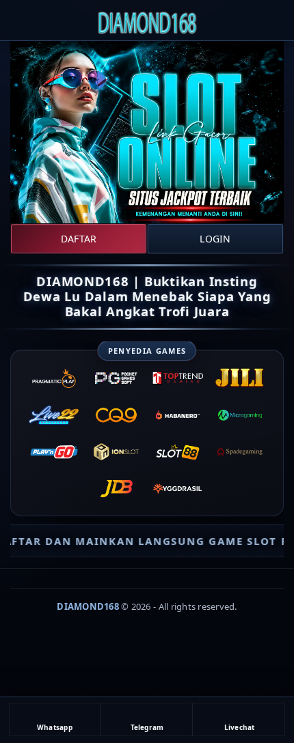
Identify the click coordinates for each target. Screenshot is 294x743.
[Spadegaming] (240, 452)
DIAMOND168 (88, 606)
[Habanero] (178, 415)
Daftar (78, 238)
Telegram (147, 727)
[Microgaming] (240, 415)
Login (215, 238)
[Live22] (54, 415)
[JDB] (116, 489)
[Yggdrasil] (178, 489)
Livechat (239, 727)
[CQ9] (116, 415)
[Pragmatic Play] (54, 378)
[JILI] (240, 378)
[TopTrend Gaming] (178, 378)
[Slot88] (178, 452)
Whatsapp (54, 727)
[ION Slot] (116, 452)
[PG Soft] (116, 378)
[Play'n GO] (54, 452)
